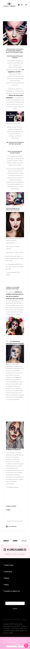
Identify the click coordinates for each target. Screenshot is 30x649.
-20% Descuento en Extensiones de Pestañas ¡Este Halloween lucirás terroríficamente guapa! (15, 50)
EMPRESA (6, 578)
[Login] (18, 4)
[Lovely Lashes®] (9, 4)
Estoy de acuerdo (11, 646)
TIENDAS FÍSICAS (8, 565)
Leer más (20, 646)
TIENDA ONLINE (8, 572)
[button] (26, 4)
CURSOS (6, 585)
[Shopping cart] (21, 4)
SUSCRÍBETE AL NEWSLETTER (12, 591)
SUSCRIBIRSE (15, 608)
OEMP (11, 633)
